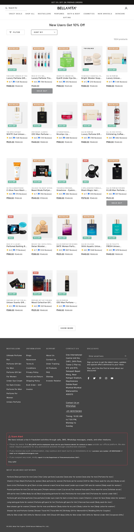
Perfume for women (33, 481)
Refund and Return (34, 376)
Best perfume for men (24, 477)
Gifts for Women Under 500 (39, 515)
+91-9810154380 (74, 411)
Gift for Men (89, 481)
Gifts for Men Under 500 (17, 515)
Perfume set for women (73, 481)
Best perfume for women (53, 481)
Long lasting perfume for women (20, 502)
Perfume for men (105, 477)
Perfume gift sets (14, 498)
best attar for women (73, 477)
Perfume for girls (24, 485)
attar (36, 477)
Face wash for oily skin (104, 481)
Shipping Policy (33, 381)
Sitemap (49, 376)
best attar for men (90, 477)
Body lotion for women (115, 498)
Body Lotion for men (86, 506)
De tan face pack (35, 489)
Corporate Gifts (116, 515)
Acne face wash (62, 485)
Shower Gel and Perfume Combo (20, 511)
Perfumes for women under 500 (104, 494)
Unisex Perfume (14, 402)
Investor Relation (53, 381)
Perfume (10, 477)
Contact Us (51, 359)
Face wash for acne (99, 489)
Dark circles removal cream (43, 485)
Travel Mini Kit (56, 511)
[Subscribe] (125, 356)
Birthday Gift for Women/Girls (75, 511)
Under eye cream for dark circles (59, 498)
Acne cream (79, 498)
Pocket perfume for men (17, 489)
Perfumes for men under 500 (78, 494)
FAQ (48, 372)
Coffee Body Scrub (28, 494)
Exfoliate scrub (114, 489)
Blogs (28, 355)
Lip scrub (66, 489)
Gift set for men (13, 494)
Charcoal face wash (86, 502)
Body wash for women (111, 485)
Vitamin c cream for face (95, 498)
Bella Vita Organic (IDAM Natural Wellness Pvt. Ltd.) (31, 526)
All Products (51, 368)
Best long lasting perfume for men (51, 494)
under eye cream (77, 485)
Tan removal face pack (80, 489)
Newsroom (31, 359)
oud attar (59, 477)
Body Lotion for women (104, 506)
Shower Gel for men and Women (43, 506)
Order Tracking (52, 364)
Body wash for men (103, 502)
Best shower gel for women (18, 506)
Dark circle (11, 485)
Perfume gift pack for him (66, 502)
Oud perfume (27, 498)
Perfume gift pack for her (45, 502)
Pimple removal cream (52, 489)
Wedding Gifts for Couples (99, 511)
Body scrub (119, 481)
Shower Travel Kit (42, 511)
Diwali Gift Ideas (58, 515)
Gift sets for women (93, 485)
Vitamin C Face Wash (15, 481)
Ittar (41, 477)
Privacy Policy (32, 372)
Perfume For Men (14, 389)
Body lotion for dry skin (67, 506)
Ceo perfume (39, 498)
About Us (50, 355)
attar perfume (49, 477)
